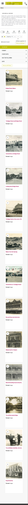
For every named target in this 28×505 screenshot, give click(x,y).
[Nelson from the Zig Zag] (14, 241)
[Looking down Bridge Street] (14, 176)
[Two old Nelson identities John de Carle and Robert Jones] (14, 437)
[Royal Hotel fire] (14, 470)
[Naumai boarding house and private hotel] (14, 372)
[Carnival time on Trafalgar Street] (14, 274)
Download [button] (8, 32)
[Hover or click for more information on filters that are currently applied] (25, 41)
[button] (14, 32)
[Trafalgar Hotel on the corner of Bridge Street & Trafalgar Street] (14, 209)
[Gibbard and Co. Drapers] (14, 339)
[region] (14, 57)
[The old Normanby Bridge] (14, 405)
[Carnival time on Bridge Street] (14, 143)
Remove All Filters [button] (20, 43)
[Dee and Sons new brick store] (14, 307)
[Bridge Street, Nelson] (14, 78)
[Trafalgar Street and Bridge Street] (14, 111)
